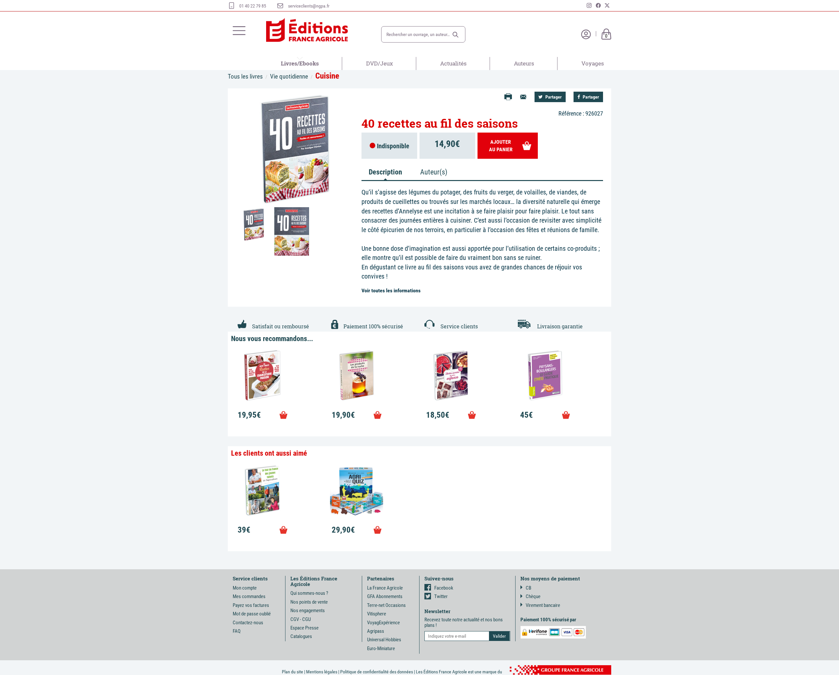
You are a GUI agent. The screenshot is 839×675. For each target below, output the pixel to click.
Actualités (453, 63)
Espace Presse (304, 628)
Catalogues (301, 636)
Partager (553, 97)
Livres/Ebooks (300, 63)
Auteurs (524, 63)
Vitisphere (376, 614)
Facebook (443, 588)
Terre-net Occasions (386, 605)
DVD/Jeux (379, 63)
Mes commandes (249, 596)
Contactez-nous (248, 623)
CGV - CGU (300, 619)
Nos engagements (307, 610)
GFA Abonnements (384, 596)
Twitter (441, 596)
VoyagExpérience (383, 623)
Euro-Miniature (381, 648)
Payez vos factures (251, 605)
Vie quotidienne (289, 76)
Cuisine (327, 76)
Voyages (592, 63)
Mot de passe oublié (252, 614)
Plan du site (292, 671)
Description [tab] (385, 172)
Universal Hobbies (384, 640)
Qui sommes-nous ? (309, 593)
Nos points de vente (309, 602)
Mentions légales (321, 671)
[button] (455, 35)
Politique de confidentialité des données (376, 671)
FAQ (237, 631)
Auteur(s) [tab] (433, 172)
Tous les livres (245, 76)
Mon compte (245, 588)
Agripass (375, 631)
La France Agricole (385, 588)
